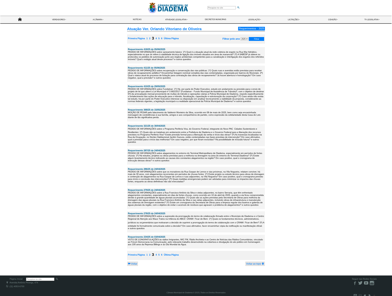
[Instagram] (372, 283)
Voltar (133, 263)
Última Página (171, 38)
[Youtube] (366, 283)
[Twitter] (361, 283)
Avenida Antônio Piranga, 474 (23, 282)
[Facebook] (355, 283)
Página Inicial (16, 279)
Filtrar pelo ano (231, 39)
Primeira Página (136, 38)
